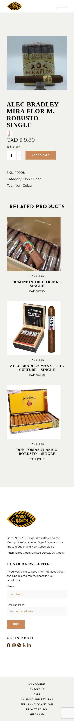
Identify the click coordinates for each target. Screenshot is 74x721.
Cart (37, 695)
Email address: (16, 604)
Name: (11, 586)
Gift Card (37, 715)
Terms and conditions (37, 705)
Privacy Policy (37, 710)
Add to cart (40, 156)
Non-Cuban (24, 186)
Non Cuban (32, 179)
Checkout (37, 690)
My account (37, 685)
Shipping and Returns (37, 700)
